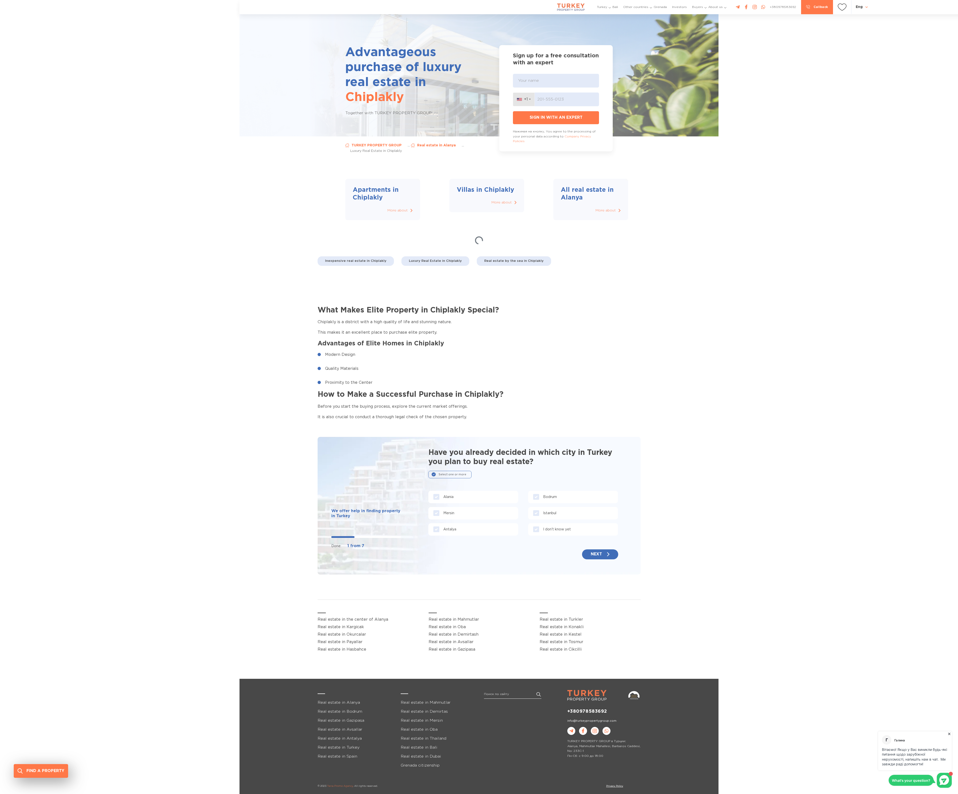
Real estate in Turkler (561, 619)
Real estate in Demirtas (424, 711)
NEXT (596, 554)
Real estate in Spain (337, 756)
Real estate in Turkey (338, 747)
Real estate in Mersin (422, 720)
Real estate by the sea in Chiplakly (514, 261)
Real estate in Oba (447, 627)
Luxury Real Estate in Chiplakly (435, 261)
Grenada (660, 7)
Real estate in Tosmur (561, 642)
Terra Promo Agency (340, 786)
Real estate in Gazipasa (452, 649)
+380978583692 (587, 711)
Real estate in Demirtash (454, 634)
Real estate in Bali (419, 747)
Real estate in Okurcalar (342, 634)
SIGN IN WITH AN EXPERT (556, 117)
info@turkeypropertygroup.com (591, 720)
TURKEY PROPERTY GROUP (377, 145)
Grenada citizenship (420, 765)
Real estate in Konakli (562, 627)
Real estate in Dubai (421, 756)
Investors (679, 7)
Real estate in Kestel (561, 634)
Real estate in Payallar (340, 642)
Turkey (602, 7)
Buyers (697, 7)
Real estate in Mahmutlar (454, 619)
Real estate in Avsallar (451, 642)
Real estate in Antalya (340, 738)
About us (715, 7)
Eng (859, 6)
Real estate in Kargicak (341, 627)
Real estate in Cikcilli (561, 649)
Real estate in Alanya (436, 145)
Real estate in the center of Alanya (353, 619)
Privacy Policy (614, 786)
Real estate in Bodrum (340, 711)
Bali (615, 7)
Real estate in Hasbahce (342, 649)
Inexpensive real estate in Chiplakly (355, 261)
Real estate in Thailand (423, 738)
